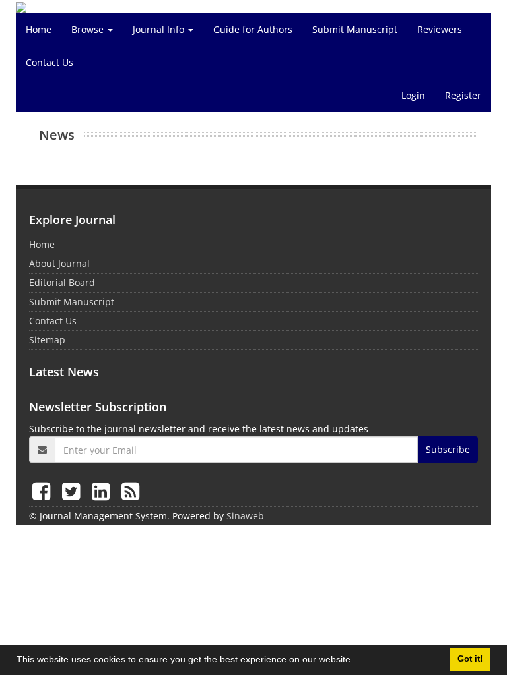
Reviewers (439, 29)
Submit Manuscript (354, 29)
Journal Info (160, 29)
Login (413, 95)
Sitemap (47, 340)
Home (38, 29)
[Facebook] (44, 490)
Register (463, 95)
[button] (358, 661)
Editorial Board (62, 282)
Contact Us (49, 62)
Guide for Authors (252, 29)
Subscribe (448, 449)
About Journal (59, 263)
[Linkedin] (103, 490)
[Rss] (130, 490)
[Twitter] (73, 490)
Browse (88, 29)
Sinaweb (245, 516)
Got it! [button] (470, 659)
